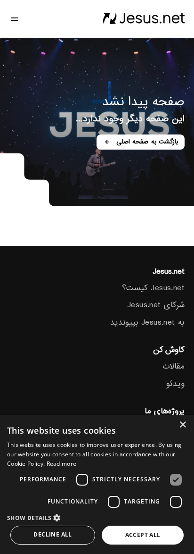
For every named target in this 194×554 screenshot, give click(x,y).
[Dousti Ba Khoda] (144, 19)
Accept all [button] (143, 535)
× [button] (183, 424)
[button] (97, 517)
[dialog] (97, 484)
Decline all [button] (52, 534)
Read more (62, 464)
